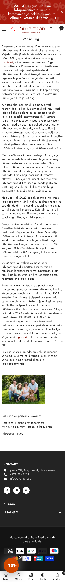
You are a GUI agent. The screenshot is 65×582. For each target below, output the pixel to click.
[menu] (4, 29)
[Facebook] (7, 490)
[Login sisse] (51, 29)
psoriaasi (7, 62)
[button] (11, 565)
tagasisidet (22, 337)
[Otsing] (13, 29)
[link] (18, 576)
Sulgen (61, 12)
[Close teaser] (20, 557)
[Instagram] (16, 490)
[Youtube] (26, 490)
